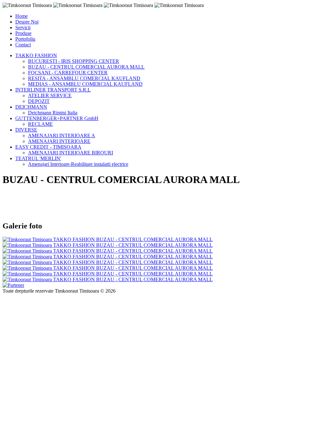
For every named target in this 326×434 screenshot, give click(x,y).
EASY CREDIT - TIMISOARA (48, 147)
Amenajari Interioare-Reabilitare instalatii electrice (78, 164)
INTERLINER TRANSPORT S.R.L (53, 89)
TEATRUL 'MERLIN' (38, 158)
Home (21, 16)
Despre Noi (27, 21)
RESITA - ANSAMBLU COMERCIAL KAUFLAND (84, 78)
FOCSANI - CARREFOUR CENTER (68, 72)
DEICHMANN (31, 107)
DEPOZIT (39, 101)
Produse (23, 33)
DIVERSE (26, 129)
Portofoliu (25, 39)
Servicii (23, 27)
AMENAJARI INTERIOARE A (61, 135)
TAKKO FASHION (36, 55)
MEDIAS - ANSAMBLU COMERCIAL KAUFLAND (85, 84)
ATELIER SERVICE (50, 95)
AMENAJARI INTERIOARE (59, 141)
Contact (23, 44)
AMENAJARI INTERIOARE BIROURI (70, 152)
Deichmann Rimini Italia (52, 112)
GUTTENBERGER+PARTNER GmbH (56, 118)
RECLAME (40, 124)
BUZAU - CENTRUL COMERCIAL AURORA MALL (86, 67)
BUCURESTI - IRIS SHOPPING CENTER (73, 61)
